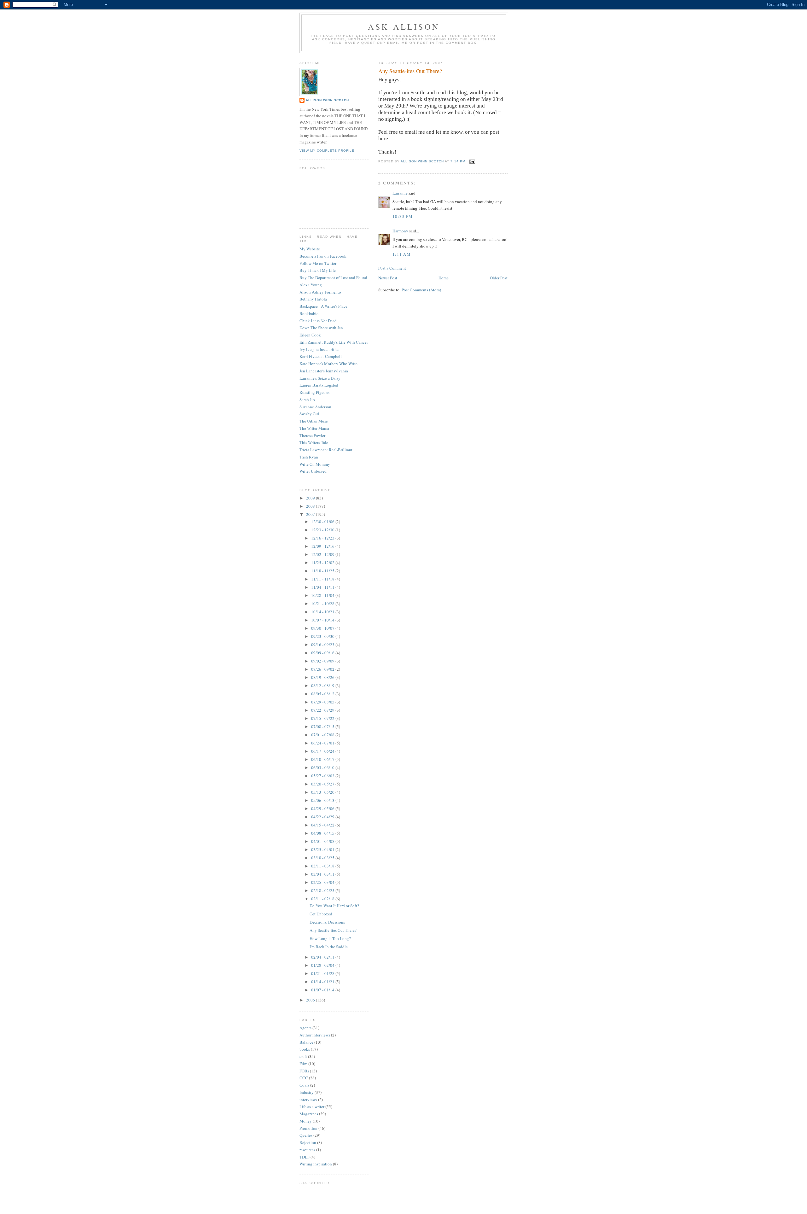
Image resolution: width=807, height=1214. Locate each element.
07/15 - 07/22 (323, 718)
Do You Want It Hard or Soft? (334, 905)
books (304, 1049)
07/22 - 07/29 (323, 710)
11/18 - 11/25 (323, 571)
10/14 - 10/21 (323, 612)
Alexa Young (310, 285)
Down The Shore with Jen (321, 327)
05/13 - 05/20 (323, 792)
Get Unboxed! (322, 914)
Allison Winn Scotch (327, 100)
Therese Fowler (312, 435)
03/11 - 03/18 (323, 866)
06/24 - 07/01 (323, 743)
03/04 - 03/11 (323, 874)
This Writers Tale (313, 442)
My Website (309, 249)
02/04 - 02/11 (323, 957)
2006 (311, 1000)
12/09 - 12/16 (323, 546)
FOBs (304, 1071)
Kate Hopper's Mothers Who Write (328, 363)
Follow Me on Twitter (317, 263)
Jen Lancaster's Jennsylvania (323, 371)
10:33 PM (402, 216)
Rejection (307, 1142)
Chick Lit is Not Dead (318, 321)
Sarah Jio (307, 399)
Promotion (308, 1128)
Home (443, 278)
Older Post (499, 278)
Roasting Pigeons (314, 392)
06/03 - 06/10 (323, 767)
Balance (306, 1042)
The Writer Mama (314, 428)
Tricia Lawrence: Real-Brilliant (325, 449)
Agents (305, 1027)
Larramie (400, 193)
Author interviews (314, 1035)
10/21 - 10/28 (323, 603)
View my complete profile (326, 150)
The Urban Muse (313, 421)
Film (303, 1063)
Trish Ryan (308, 457)
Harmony (400, 231)
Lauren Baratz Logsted (318, 385)
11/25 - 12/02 (323, 562)
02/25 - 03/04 (323, 882)
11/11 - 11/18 (323, 579)
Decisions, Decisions (327, 922)
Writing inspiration (315, 1164)
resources (307, 1150)
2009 (311, 498)
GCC (303, 1078)
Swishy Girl (309, 414)
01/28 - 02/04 (323, 965)
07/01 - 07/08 (323, 735)
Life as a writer (311, 1106)
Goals (304, 1085)
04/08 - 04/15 (323, 833)
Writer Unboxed (313, 471)
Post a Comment (392, 268)
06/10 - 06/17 (323, 759)
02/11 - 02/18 (323, 899)
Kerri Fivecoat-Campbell (320, 356)
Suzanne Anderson (315, 407)
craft (303, 1056)
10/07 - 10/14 (323, 620)
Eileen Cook (310, 335)
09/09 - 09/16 (323, 653)
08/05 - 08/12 (323, 694)
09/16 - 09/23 (323, 644)
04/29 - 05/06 (323, 808)
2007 (311, 514)
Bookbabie (308, 313)
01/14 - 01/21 (323, 981)
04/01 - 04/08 (323, 841)
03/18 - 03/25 (323, 858)
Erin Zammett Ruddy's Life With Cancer (333, 342)
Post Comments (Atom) (421, 290)
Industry (306, 1092)
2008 (311, 506)
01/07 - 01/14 (323, 990)
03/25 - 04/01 (323, 849)
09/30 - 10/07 (323, 628)
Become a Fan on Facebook (322, 256)
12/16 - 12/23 (323, 538)
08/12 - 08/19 (323, 685)
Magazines (308, 1114)
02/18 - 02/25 (323, 890)
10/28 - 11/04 (323, 595)
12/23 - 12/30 (323, 530)
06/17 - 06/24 (323, 751)
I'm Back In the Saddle (329, 946)
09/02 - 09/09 (323, 661)
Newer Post (387, 278)
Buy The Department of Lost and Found (333, 277)
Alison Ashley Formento (320, 292)
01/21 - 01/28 (323, 973)
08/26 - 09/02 (323, 669)
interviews (308, 1099)
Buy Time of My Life (317, 270)
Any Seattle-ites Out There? (333, 930)
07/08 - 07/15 (323, 726)
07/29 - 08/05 (323, 702)
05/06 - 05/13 (323, 800)
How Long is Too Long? (330, 938)
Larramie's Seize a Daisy (319, 378)
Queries (305, 1135)
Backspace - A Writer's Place (323, 306)
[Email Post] (472, 161)
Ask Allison (404, 26)
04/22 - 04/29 (323, 817)
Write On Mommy (314, 464)
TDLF (304, 1157)
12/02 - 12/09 (323, 554)
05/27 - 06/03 (323, 776)
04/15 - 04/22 (323, 825)
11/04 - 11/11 (323, 587)
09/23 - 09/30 (323, 636)
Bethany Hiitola (313, 299)
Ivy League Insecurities (319, 349)
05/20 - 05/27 (323, 784)
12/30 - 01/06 (323, 521)
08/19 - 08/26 (323, 677)
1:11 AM (401, 254)
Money (305, 1121)
